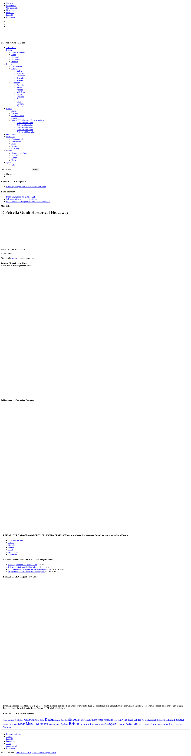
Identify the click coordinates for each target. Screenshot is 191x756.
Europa (14, 69)
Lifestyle (9, 50)
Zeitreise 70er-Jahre (25, 125)
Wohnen (14, 62)
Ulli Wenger (145, 724)
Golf (13, 165)
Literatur (14, 113)
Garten (14, 158)
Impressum (10, 17)
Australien (21, 85)
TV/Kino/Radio (17, 115)
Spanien (20, 80)
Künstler (179, 719)
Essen (73, 719)
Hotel (141, 719)
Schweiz (20, 78)
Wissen (9, 151)
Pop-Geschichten (54, 724)
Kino (146, 720)
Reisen (9, 64)
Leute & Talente (18, 52)
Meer (16, 724)
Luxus (11, 724)
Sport (8, 162)
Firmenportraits (17, 139)
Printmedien (11, 5)
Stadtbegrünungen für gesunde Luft (20, 197)
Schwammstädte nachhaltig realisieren (21, 199)
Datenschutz (13, 547)
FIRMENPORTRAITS (105, 720)
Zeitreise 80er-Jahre (25, 127)
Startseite (10, 3)
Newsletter (10, 10)
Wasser (161, 724)
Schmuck (15, 57)
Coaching (15, 148)
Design (50, 719)
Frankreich (21, 73)
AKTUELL (11, 47)
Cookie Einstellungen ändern (44, 753)
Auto (13, 144)
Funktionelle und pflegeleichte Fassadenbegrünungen (28, 201)
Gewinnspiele (12, 8)
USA (19, 101)
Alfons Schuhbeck (8, 720)
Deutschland (16, 66)
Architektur (19, 720)
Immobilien (16, 141)
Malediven (21, 92)
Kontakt (9, 15)
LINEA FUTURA (23, 753)
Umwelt (14, 146)
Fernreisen (15, 83)
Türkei (19, 99)
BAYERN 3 (33, 719)
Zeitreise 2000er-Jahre (26, 132)
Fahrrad (86, 720)
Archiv (11, 543)
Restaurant (85, 724)
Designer (57, 720)
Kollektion (159, 720)
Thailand (20, 97)
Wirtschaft (10, 137)
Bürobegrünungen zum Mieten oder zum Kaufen (26, 187)
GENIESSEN (125, 719)
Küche (171, 720)
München (42, 724)
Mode (13, 55)
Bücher (42, 720)
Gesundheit (11, 134)
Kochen (14, 155)
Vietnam (20, 104)
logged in (15, 258)
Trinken (120, 724)
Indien (19, 87)
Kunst (13, 111)
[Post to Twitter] (5, 245)
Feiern (93, 719)
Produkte (64, 724)
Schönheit (15, 59)
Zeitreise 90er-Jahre (25, 130)
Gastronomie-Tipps (19, 153)
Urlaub (153, 724)
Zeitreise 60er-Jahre (25, 122)
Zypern (20, 106)
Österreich (21, 76)
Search (4, 169)
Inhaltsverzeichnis (15, 540)
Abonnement (13, 552)
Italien (19, 71)
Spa (107, 724)
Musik (14, 118)
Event (13, 160)
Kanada (20, 90)
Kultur (9, 108)
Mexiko (20, 94)
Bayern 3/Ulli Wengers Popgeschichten (27, 120)
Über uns (10, 12)
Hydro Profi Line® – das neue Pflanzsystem (26, 572)
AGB (10, 550)
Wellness (170, 724)
